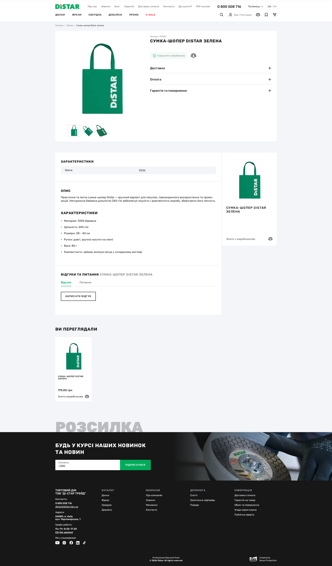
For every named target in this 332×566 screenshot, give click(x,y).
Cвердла (107, 505)
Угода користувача (245, 509)
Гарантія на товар (244, 500)
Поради (194, 505)
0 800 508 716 (229, 6)
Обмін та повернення (246, 505)
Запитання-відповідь (202, 500)
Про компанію (154, 495)
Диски (60, 14)
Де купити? (185, 6)
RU (275, 6)
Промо (134, 14)
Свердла (95, 14)
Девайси (115, 14)
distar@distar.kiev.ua (66, 506)
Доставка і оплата (148, 6)
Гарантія (129, 6)
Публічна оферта (244, 514)
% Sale (151, 14)
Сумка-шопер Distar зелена (246, 209)
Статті (193, 495)
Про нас (92, 6)
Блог (117, 6)
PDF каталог (203, 6)
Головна (59, 25)
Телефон (63, 463)
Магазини (152, 505)
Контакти (168, 6)
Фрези (77, 14)
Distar (142, 170)
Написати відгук (78, 296)
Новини (105, 6)
